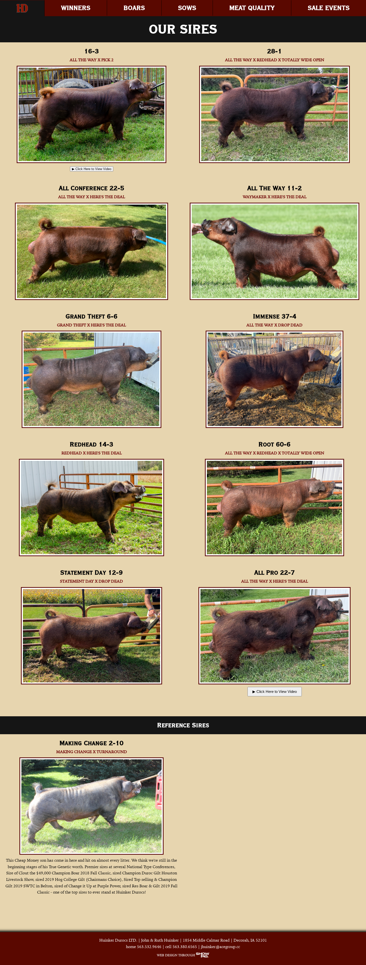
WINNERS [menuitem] (75, 8)
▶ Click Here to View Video (91, 169)
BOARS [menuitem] (134, 8)
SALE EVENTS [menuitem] (329, 8)
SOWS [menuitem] (187, 8)
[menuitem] (22, 8)
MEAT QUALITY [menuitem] (252, 8)
